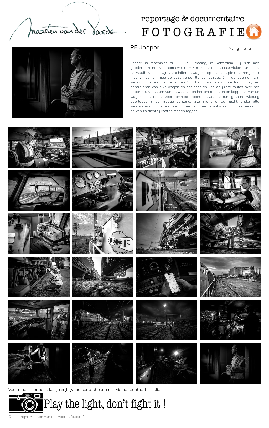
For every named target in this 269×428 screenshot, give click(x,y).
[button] (39, 147)
